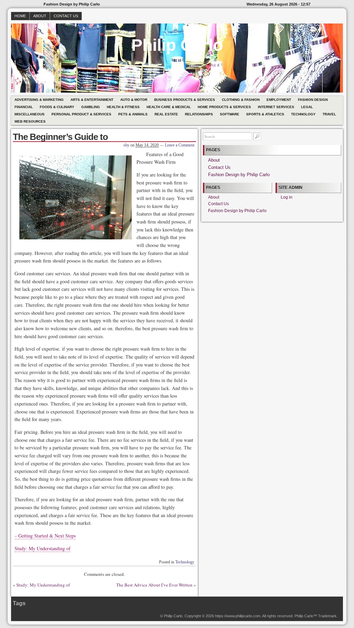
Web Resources (30, 121)
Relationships (199, 114)
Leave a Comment (179, 145)
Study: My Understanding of (43, 548)
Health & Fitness (123, 107)
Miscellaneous (30, 114)
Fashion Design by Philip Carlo (239, 174)
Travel (329, 114)
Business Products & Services (184, 100)
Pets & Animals (133, 114)
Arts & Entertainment (92, 100)
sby (126, 145)
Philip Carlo (177, 45)
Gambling (90, 107)
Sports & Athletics (265, 114)
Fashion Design (313, 100)
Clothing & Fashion (241, 100)
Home (20, 16)
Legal (307, 107)
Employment (279, 100)
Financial (24, 107)
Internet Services (276, 107)
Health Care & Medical (169, 107)
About (39, 16)
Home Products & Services (224, 107)
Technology (303, 114)
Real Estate (166, 114)
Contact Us (66, 16)
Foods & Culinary (57, 107)
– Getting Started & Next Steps (45, 535)
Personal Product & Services (81, 114)
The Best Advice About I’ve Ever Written (154, 585)
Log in (286, 197)
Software (229, 114)
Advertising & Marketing (39, 100)
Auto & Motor (133, 100)
